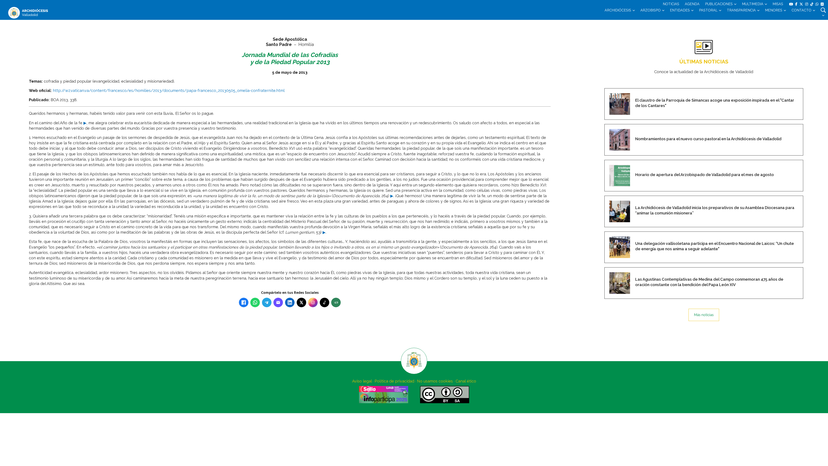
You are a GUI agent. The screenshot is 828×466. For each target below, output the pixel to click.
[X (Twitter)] (301, 302)
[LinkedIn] (290, 302)
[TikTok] (324, 302)
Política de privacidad (394, 381)
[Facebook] (243, 302)
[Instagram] (313, 302)
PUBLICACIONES (719, 4)
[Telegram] (266, 302)
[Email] (278, 302)
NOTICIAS (671, 4)
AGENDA (692, 4)
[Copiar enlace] (336, 302)
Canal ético (466, 381)
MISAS (778, 4)
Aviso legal (362, 381)
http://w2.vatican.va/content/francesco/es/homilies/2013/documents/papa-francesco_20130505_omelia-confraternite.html (169, 90)
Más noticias (704, 315)
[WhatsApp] (255, 302)
